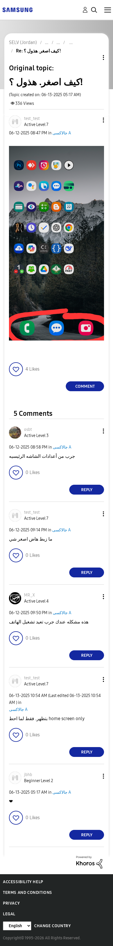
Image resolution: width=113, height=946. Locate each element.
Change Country (52, 925)
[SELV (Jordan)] (17, 9)
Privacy (11, 903)
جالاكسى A (61, 133)
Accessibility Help (23, 881)
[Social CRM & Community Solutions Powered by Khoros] (89, 862)
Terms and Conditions (27, 892)
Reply (86, 489)
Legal (9, 914)
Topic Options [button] (93, 57)
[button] (93, 120)
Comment (85, 386)
